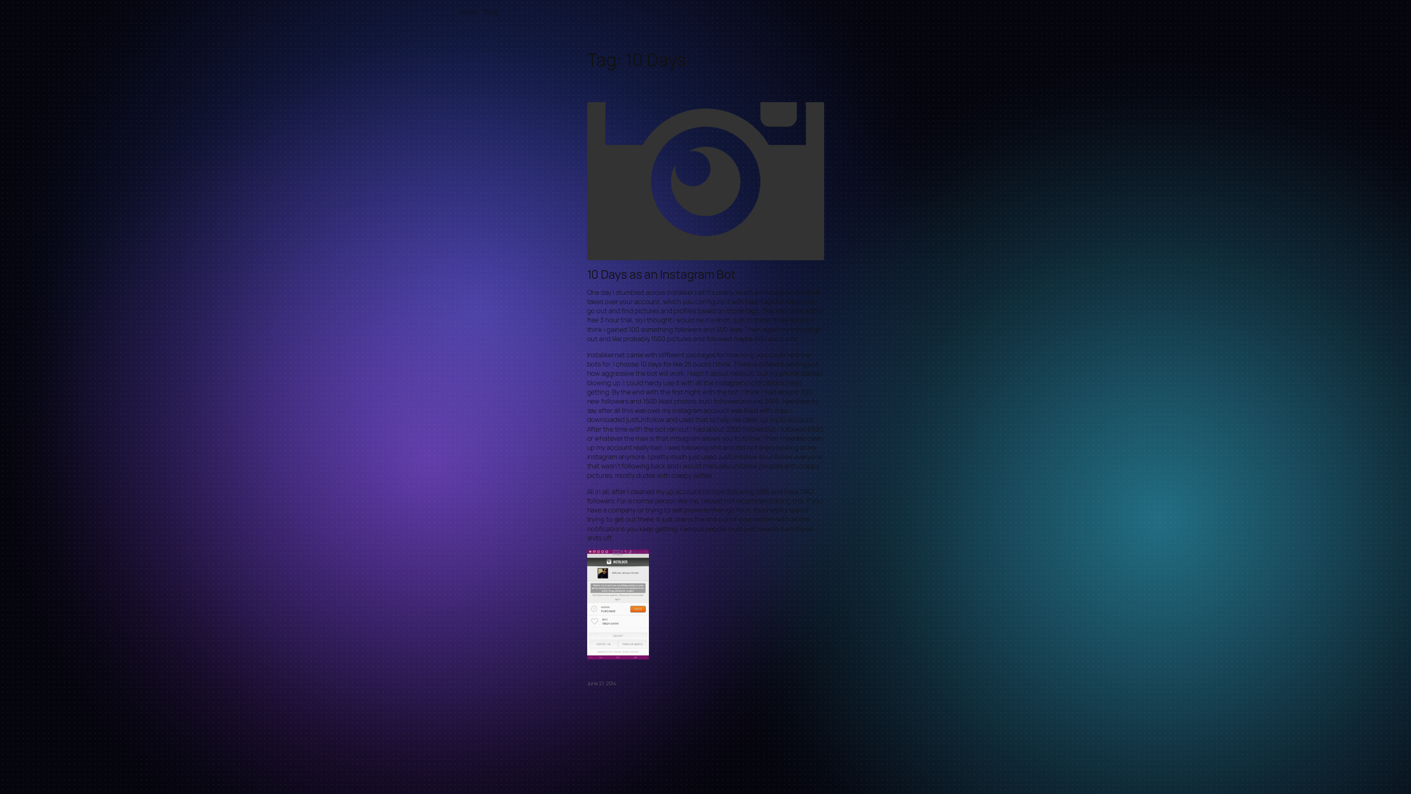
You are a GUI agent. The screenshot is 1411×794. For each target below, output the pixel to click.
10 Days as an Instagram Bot (661, 274)
